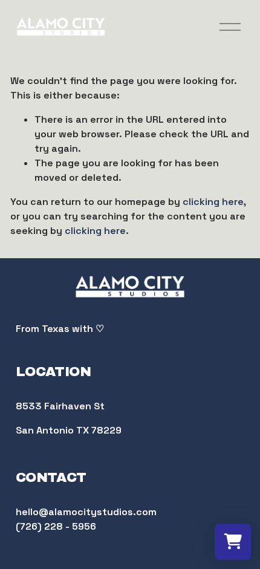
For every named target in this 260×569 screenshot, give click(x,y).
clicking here (213, 201)
